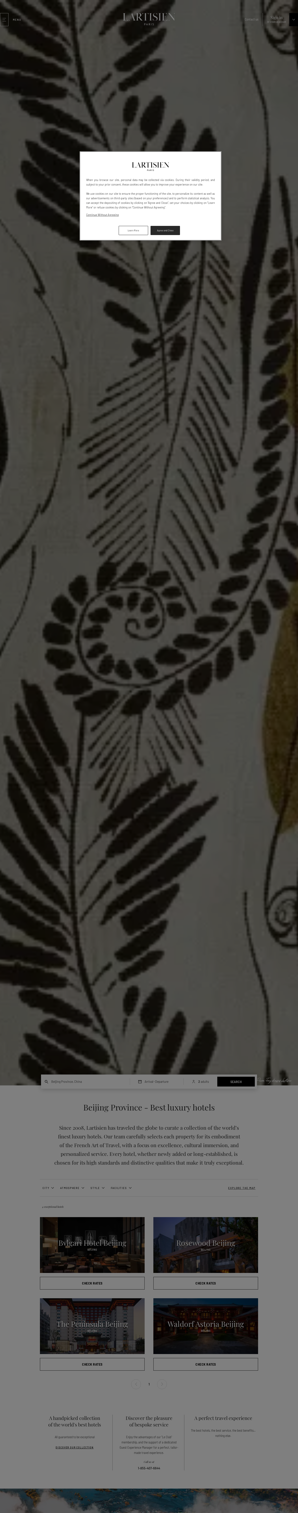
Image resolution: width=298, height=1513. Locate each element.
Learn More (133, 230)
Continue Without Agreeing (102, 215)
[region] (150, 196)
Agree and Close (165, 230)
